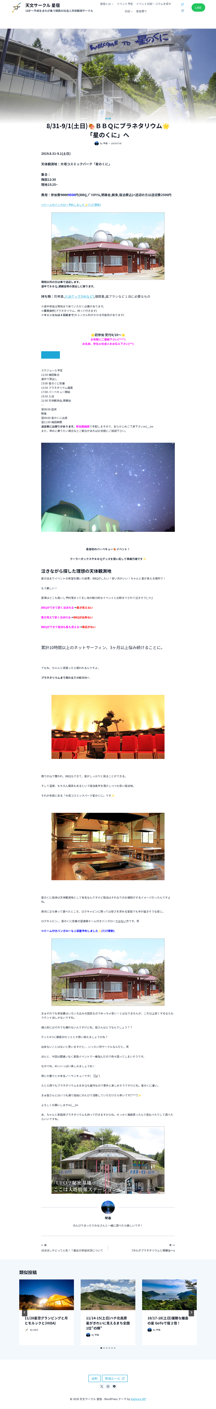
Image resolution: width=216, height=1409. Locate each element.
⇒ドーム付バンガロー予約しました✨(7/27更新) (71, 205)
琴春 (105, 143)
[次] (191, 1312)
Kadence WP (138, 1399)
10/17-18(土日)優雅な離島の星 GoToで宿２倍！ (167, 1320)
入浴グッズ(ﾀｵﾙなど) (79, 296)
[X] (182, 4)
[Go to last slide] (24, 1312)
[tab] (101, 1348)
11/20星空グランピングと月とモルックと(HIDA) (46, 1320)
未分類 (108, 118)
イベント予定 (125, 4)
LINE (198, 7)
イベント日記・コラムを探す (153, 4)
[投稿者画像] (96, 143)
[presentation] (46, 1294)
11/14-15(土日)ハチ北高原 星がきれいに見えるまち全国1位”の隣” (108, 1323)
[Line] (114, 1386)
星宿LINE (50, 355)
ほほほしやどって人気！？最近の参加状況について (72, 1248)
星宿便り (141, 11)
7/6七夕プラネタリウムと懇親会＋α (153, 1248)
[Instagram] (182, 10)
